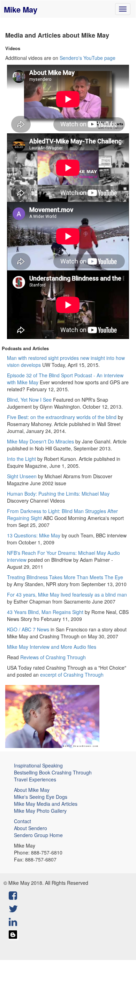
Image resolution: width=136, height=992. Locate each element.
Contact (22, 821)
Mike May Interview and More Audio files (51, 646)
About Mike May (32, 789)
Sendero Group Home (38, 835)
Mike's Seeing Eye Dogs (40, 796)
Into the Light (21, 458)
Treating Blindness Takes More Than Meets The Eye (65, 577)
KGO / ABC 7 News (28, 629)
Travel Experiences (35, 779)
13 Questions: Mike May (33, 535)
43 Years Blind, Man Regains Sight (45, 611)
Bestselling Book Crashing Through (53, 772)
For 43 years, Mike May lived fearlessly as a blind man (67, 594)
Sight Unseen (22, 476)
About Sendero (30, 828)
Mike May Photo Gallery (40, 810)
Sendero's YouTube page (87, 57)
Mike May (20, 9)
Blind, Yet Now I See (29, 399)
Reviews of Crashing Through (53, 657)
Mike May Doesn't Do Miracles (40, 441)
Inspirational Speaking (38, 765)
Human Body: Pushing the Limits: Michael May (58, 493)
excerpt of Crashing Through (72, 674)
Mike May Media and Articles (45, 803)
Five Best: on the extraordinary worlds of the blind (61, 417)
